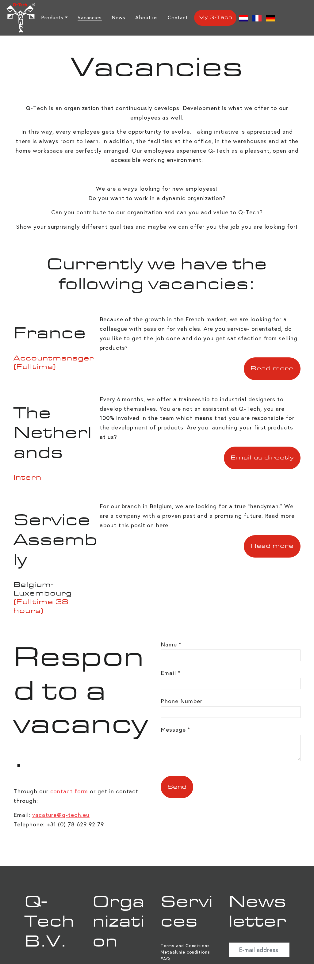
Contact (178, 17)
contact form (69, 791)
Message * (175, 729)
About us (146, 17)
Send (176, 787)
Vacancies (90, 17)
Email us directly (262, 458)
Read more (272, 369)
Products (52, 17)
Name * (171, 644)
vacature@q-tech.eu (61, 814)
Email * (171, 672)
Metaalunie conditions (185, 952)
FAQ (165, 959)
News (118, 17)
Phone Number (181, 701)
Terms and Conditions (185, 945)
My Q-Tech (215, 17)
